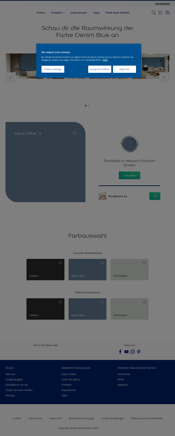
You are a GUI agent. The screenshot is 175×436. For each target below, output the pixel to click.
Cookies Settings (53, 69)
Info (105, 60)
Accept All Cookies (99, 69)
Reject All (124, 69)
